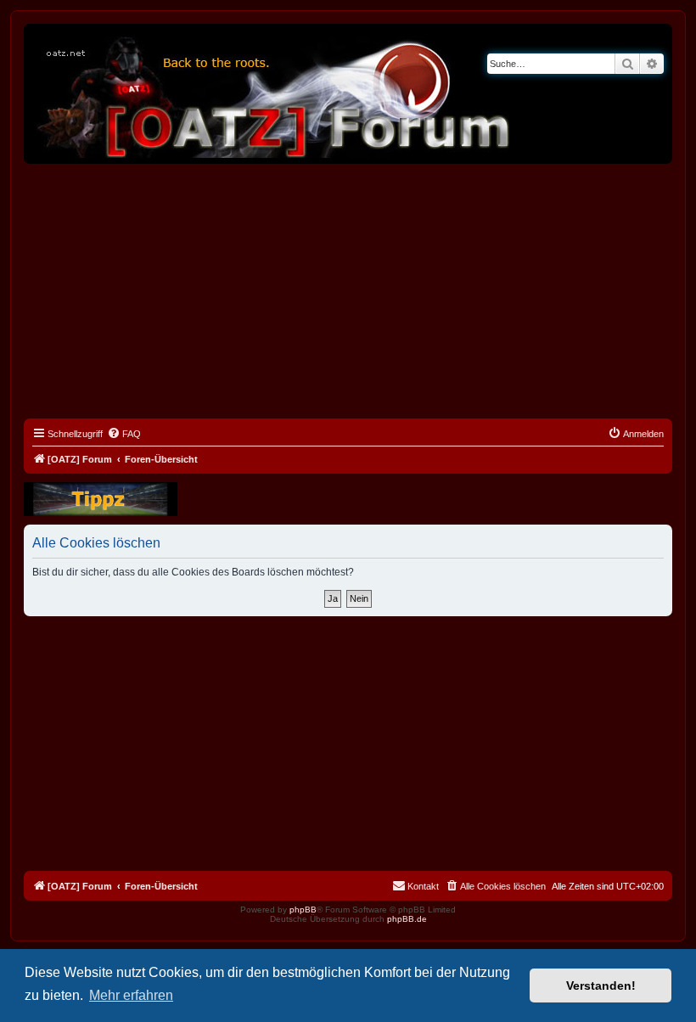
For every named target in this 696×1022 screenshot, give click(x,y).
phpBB (303, 909)
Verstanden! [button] (601, 985)
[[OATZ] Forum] (274, 94)
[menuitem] (124, 434)
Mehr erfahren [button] (131, 995)
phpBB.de (407, 919)
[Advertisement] (348, 291)
